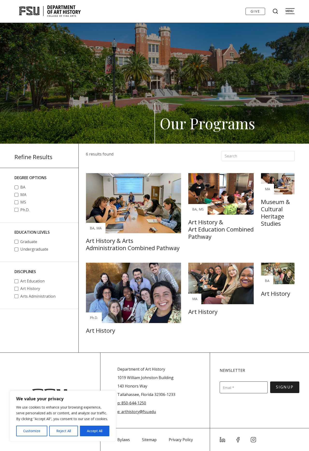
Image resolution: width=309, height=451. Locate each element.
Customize (31, 431)
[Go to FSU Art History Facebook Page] (238, 440)
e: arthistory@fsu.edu (136, 411)
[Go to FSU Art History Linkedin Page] (222, 440)
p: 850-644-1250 (131, 403)
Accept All (94, 431)
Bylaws (123, 440)
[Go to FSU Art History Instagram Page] (253, 440)
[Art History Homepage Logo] (49, 11)
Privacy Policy (181, 440)
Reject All (63, 431)
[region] (63, 416)
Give (255, 11)
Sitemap (149, 440)
